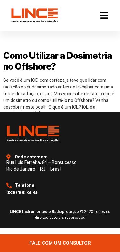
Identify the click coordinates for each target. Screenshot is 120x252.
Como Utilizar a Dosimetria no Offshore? (57, 61)
